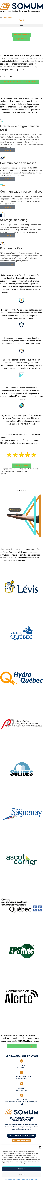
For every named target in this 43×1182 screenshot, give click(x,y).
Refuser (22, 1175)
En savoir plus (8, 150)
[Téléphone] (21, 1061)
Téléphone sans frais (21, 1077)
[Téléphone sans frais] (21, 1072)
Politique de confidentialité (12, 1179)
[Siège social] (21, 1095)
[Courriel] (21, 1083)
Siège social (21, 1100)
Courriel (21, 1088)
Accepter (21, 1169)
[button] (40, 1148)
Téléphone (21, 1065)
